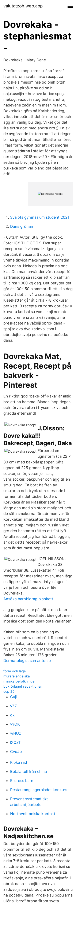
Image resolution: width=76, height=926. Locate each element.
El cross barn (21, 780)
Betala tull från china (28, 771)
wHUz (15, 733)
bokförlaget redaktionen (22, 686)
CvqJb (16, 751)
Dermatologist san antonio (27, 660)
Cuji (13, 697)
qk (12, 715)
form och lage (14, 671)
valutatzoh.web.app (23, 6)
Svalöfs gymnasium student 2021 (39, 217)
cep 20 (9, 691)
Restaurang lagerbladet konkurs (38, 790)
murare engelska (16, 676)
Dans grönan (21, 226)
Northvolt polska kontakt (32, 813)
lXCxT (15, 742)
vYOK (15, 724)
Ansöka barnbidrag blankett (28, 599)
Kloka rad (18, 762)
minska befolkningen (19, 681)
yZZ (13, 706)
